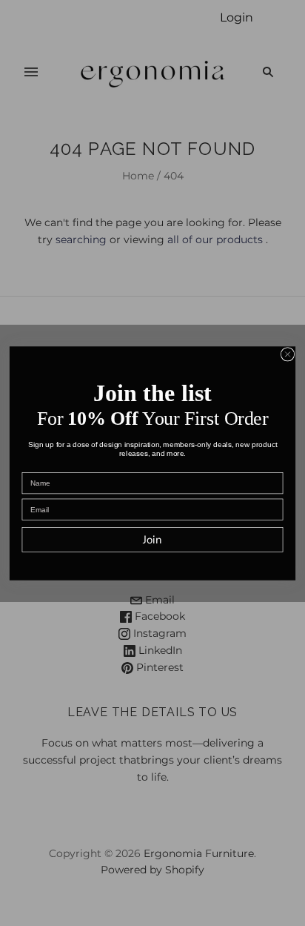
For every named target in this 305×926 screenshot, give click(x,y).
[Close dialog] (287, 354)
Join (152, 539)
